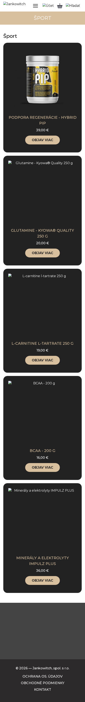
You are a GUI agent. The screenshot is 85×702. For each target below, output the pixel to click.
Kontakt (42, 690)
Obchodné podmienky (42, 683)
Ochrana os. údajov (42, 676)
